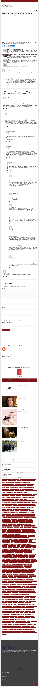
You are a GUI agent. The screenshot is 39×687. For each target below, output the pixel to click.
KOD (12, 542)
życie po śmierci (29, 632)
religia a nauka (28, 592)
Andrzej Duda (27, 482)
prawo (18, 15)
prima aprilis (31, 584)
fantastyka (33, 514)
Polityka (3, 11)
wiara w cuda (23, 624)
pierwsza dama (31, 572)
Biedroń (28, 489)
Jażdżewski (14, 532)
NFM (32, 562)
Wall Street (24, 622)
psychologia (28, 589)
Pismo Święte (24, 574)
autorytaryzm (12, 487)
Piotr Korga (4, 574)
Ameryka (3, 482)
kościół (30, 544)
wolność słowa (24, 627)
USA (13, 622)
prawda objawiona (11, 582)
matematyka (26, 554)
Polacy (7, 577)
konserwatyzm (4, 544)
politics (15, 577)
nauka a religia (14, 562)
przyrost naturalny (12, 589)
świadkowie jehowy (22, 607)
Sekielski (33, 599)
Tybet (29, 617)
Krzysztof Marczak (16, 547)
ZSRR (19, 632)
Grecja (30, 519)
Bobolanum (9, 490)
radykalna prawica (4, 592)
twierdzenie (24, 617)
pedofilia (3, 572)
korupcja (26, 544)
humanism (10, 524)
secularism (25, 599)
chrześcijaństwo (12, 495)
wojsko (32, 626)
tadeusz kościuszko (28, 611)
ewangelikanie (9, 514)
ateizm (28, 485)
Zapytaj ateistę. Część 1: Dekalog (23, 427)
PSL (21, 589)
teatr (6, 612)
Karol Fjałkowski (29, 539)
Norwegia (23, 564)
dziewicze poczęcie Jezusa (31, 505)
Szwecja (23, 611)
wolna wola (8, 627)
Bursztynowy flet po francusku (6, 354)
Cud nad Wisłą (11, 497)
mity (27, 557)
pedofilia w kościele (9, 572)
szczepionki (31, 609)
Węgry (11, 624)
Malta (13, 552)
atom (31, 485)
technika (10, 612)
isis (2, 529)
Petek (18, 572)
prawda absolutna (4, 582)
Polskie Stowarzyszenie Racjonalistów (7, 579)
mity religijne (31, 557)
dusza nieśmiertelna (19, 505)
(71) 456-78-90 (4, 676)
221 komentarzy (25, 441)
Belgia (8, 489)
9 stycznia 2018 (20, 385)
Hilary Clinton (4, 522)
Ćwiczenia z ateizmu (20, 497)
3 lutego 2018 (20, 428)
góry (22, 519)
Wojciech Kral (24, 626)
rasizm (10, 592)
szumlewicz (18, 611)
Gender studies (30, 517)
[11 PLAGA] (9, 440)
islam (5, 529)
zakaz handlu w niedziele (5, 631)
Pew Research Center (24, 572)
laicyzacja (12, 549)
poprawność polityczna (17, 579)
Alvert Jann (32, 480)
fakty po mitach (24, 514)
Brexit (7, 492)
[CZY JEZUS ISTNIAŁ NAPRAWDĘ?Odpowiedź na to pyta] (31, 657)
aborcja (3, 479)
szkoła (3, 611)
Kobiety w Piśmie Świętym (5, 542)
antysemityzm (4, 485)
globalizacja (8, 519)
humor (18, 524)
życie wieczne (34, 632)
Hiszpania (21, 522)
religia (17, 592)
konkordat (34, 542)
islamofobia (18, 529)
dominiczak (3, 504)
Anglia (16, 484)
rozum (3, 597)
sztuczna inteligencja (8, 611)
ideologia (22, 524)
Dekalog (25, 499)
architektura (9, 485)
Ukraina (9, 619)
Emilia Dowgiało (9, 509)
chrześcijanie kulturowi (5, 495)
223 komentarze (25, 428)
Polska (6, 11)
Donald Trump (9, 504)
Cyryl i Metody (27, 497)
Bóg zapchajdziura (28, 490)
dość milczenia (15, 504)
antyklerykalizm (26, 484)
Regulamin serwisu (30, 683)
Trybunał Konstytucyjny (5, 617)
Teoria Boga (26, 612)
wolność (13, 627)
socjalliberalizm (4, 602)
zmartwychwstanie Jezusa (5, 632)
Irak (32, 527)
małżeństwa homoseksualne (19, 552)
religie (3, 594)
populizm (23, 579)
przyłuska (25, 587)
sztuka (14, 611)
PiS (16, 15)
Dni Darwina (15, 502)
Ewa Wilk (31, 512)
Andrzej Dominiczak (21, 482)
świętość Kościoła (13, 609)
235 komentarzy (25, 411)
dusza (14, 505)
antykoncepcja (32, 484)
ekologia (16, 507)
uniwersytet (23, 619)
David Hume (17, 499)
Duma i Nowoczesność (9, 505)
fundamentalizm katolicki (19, 517)
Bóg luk (23, 490)
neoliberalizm (23, 562)
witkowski (12, 626)
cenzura (18, 494)
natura (7, 562)
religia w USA (33, 592)
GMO (19, 519)
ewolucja (14, 514)
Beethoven (3, 489)
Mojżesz (3, 559)
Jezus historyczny (26, 532)
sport (9, 604)
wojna (28, 626)
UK (5, 619)
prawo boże (29, 582)
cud (6, 497)
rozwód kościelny (12, 597)
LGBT (19, 549)
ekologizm (20, 507)
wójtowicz (3, 627)
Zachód (33, 629)
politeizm (10, 577)
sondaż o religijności (21, 602)
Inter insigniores (16, 527)
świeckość (3, 609)
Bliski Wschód (4, 490)
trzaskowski (12, 617)
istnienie (23, 529)
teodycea (17, 612)
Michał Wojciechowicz (11, 557)
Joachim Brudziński (10, 534)
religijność (7, 594)
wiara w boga (18, 624)
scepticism (16, 599)
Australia (3, 487)
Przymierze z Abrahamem (32, 587)
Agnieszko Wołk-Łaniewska (12, 480)
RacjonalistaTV (4, 679)
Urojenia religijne (33, 621)
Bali (29, 487)
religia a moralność (21, 592)
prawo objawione (26, 584)
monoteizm (7, 559)
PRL (35, 584)
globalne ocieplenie (14, 519)
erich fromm (12, 510)
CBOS (25, 492)
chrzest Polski (24, 495)
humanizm (14, 524)
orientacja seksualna (19, 569)
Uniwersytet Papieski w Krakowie (21, 621)
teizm (14, 612)
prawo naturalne (19, 584)
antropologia (20, 484)
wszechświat (8, 629)
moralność (12, 559)
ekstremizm (4, 509)
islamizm (14, 529)
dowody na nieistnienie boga (30, 504)
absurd (21, 479)
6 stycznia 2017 (20, 398)
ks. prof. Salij (22, 547)
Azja (19, 487)
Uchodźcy (32, 617)
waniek (29, 622)
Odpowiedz (5, 110)
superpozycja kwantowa (10, 607)
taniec (3, 612)
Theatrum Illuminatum (19, 614)
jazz (18, 532)
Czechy (3, 499)
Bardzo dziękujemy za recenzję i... (7, 474)
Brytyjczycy (11, 492)
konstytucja (14, 15)
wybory (13, 629)
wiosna (8, 626)
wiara (14, 624)
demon (25, 500)
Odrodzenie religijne (5, 567)
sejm (29, 599)
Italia (26, 529)
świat (32, 607)
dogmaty (31, 502)
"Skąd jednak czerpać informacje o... (7, 464)
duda (3, 505)
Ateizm (25, 485)
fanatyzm (29, 514)
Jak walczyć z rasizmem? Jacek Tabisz (24, 396)
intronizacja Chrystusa (27, 527)
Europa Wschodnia (8, 512)
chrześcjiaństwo (18, 495)
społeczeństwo (4, 604)
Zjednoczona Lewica (17, 631)
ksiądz (26, 547)
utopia (16, 622)
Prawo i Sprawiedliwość (5, 584)
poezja (3, 577)
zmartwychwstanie (24, 631)
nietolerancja (14, 564)
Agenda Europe (4, 480)
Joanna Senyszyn (17, 534)
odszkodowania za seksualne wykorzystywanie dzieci (17, 567)
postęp (32, 579)
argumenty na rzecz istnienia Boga (17, 485)
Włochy (16, 626)
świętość (8, 609)
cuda (15, 497)
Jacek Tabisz (8, 70)
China (27, 494)
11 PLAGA (19, 440)
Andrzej (8, 113)
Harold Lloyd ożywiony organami (7, 356)
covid (28, 495)
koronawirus (21, 544)
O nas (26, 683)
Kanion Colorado (4, 537)
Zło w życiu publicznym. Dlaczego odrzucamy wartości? (10, 358)
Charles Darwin (23, 494)
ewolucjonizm (18, 514)
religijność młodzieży (13, 594)
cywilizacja (32, 497)
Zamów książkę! (19, 376)
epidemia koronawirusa (5, 510)
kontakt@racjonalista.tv (5, 677)
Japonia (3, 532)
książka (30, 547)
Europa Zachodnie (22, 512)
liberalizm (23, 549)
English (23, 509)
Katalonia (34, 539)
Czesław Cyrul (8, 499)
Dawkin (22, 499)
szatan (27, 609)
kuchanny (33, 547)
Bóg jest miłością (18, 490)
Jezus (21, 532)
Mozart (25, 559)
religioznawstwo (26, 594)
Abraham (14, 479)
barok (32, 487)
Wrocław (3, 629)
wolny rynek (29, 627)
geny (34, 517)
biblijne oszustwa (22, 489)
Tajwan (33, 611)
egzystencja (11, 507)
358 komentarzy (25, 385)
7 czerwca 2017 (20, 441)
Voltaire (20, 622)
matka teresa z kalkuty (32, 554)
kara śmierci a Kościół (22, 539)
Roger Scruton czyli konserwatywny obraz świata (15, 49)
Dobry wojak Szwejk (21, 502)
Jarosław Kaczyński (8, 532)
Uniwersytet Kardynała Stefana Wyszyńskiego (8, 621)
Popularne (10, 379)
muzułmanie (29, 559)
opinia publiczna (4, 569)
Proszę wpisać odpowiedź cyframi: (7, 322)
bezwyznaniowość (13, 489)
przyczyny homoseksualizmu (18, 587)
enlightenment (28, 509)
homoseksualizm (4, 524)
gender (25, 517)
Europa (3, 512)
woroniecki (34, 627)
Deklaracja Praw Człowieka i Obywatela (7, 500)
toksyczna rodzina (25, 614)
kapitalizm (15, 537)
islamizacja (9, 529)
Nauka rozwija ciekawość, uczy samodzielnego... (9, 454)
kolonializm (15, 542)
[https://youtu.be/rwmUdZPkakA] (7, 657)
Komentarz (4, 288)
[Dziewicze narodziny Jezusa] (9, 409)
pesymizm (14, 572)
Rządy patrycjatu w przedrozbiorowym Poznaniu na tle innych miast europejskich (20, 59)
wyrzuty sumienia (23, 629)
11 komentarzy (9, 15)
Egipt (7, 507)
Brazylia (3, 492)
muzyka (34, 559)
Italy (29, 529)
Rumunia (21, 597)
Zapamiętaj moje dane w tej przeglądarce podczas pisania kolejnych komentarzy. (14, 320)
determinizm (29, 500)
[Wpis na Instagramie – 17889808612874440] (19, 657)
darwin (13, 499)
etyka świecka (31, 510)
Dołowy (35, 502)
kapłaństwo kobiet (20, 537)
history (17, 522)
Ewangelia (3, 514)
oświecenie (29, 569)
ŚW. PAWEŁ (16, 607)
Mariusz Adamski (12, 554)
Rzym (28, 597)
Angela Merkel (12, 484)
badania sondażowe (24, 487)
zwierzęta (23, 632)
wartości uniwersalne (5, 624)
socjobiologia (10, 602)
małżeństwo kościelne (5, 554)
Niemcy (3, 564)
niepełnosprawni (8, 564)
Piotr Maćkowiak (9, 574)
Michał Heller (4, 557)
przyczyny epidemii (10, 587)
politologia (18, 577)
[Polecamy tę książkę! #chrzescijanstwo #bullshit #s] (7, 664)
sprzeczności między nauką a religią (28, 604)
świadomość (28, 607)
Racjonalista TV (4, 683)
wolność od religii (18, 627)
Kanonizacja (10, 537)
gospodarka (26, 519)
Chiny (31, 494)
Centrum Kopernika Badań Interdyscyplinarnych (8, 494)
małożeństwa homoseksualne (6, 552)
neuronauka (28, 562)
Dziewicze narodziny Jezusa (23, 409)
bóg (13, 490)
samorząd (6, 599)
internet (22, 527)
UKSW (13, 619)
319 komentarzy (25, 398)
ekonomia (24, 507)
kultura (3, 549)
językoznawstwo (33, 532)
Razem (13, 592)
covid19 (3, 497)
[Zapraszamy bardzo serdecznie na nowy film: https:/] (19, 664)
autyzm (17, 487)
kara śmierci (26, 537)
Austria (7, 487)
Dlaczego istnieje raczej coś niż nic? (7, 502)
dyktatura (25, 505)
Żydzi (6, 634)
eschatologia (17, 510)
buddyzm (16, 492)
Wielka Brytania (33, 624)
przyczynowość (4, 587)
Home (23, 683)
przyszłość (17, 589)
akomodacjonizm (27, 480)
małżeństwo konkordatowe (28, 552)
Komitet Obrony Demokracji (23, 542)
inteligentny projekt (10, 527)
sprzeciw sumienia (19, 604)
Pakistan (34, 569)
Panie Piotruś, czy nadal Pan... (6, 469)
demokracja (20, 500)
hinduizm (9, 522)
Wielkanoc (3, 626)
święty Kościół (20, 609)
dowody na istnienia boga (21, 504)
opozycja (9, 569)
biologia (32, 489)
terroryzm (12, 614)
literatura (32, 549)
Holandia (25, 522)
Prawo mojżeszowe (13, 584)
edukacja (3, 507)
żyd (2, 634)
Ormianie (25, 569)
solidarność (14, 602)
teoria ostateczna (31, 612)
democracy (16, 500)
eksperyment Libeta (30, 507)
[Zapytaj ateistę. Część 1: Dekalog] (9, 427)
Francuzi (7, 517)
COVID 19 (32, 495)
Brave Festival (34, 490)
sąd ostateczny (32, 597)
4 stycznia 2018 (20, 411)
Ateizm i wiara (20, 384)
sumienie (3, 607)
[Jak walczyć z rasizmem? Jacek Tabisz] (9, 396)
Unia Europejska (17, 619)
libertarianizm (27, 549)
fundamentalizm (12, 517)
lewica (15, 549)
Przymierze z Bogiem (5, 589)
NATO (3, 562)
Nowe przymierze (28, 564)
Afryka (35, 479)
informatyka (4, 527)
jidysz (3, 534)
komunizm (29, 542)
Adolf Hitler (30, 479)
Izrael (32, 529)
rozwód (7, 597)
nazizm (19, 562)
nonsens (19, 564)
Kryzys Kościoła (4, 547)
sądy (3, 599)
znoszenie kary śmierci (14, 632)
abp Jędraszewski (8, 479)
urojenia (28, 621)
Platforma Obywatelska (30, 574)
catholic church (21, 492)
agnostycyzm (19, 480)
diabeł (34, 500)
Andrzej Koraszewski (5, 484)
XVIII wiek (28, 629)
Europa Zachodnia (15, 512)
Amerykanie (15, 482)
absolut (18, 479)
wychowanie (17, 629)
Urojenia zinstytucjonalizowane (6, 622)
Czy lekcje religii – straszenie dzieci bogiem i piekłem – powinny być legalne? (13, 359)
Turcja (16, 617)
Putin (32, 589)
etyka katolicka (26, 510)
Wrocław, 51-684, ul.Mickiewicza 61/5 (8, 674)
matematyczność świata (19, 554)
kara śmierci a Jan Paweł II (5, 539)
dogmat (27, 502)
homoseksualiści (30, 522)
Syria (24, 609)
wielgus (28, 624)
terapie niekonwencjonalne (6, 614)
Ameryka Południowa (9, 482)
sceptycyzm (21, 599)
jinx (6, 534)
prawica (22, 582)
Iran (35, 527)
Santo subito (11, 599)
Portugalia (27, 579)
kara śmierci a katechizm (14, 539)
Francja (3, 517)
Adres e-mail (4, 307)
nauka (10, 562)
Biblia (18, 489)
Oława (26, 567)
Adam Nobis (25, 479)
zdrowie (12, 631)
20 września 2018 (4, 15)
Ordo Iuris (14, 569)
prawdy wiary (17, 582)
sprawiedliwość (14, 604)
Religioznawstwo (20, 594)
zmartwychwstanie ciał (32, 631)
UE (2, 619)
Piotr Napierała (16, 574)
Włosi (20, 626)
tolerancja (31, 614)
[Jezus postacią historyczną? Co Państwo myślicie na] (31, 664)
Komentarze (28, 379)
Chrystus (34, 494)
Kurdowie (7, 549)
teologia (22, 612)
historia (13, 522)
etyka (21, 510)
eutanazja (27, 512)
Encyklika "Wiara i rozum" (16, 509)
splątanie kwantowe (28, 602)
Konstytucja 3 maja (15, 544)
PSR (24, 589)
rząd (24, 597)
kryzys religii (10, 547)
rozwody (17, 597)
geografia (3, 519)
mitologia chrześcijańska (21, 557)
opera (29, 567)
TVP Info (20, 617)
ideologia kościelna (27, 524)
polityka (27, 577)
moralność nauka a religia (19, 559)
